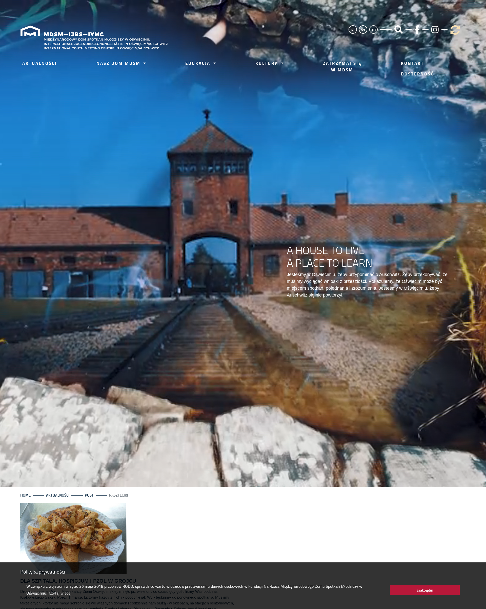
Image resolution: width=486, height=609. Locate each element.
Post (89, 495)
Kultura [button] (267, 63)
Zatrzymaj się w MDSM (342, 66)
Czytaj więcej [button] (60, 593)
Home (25, 495)
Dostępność (417, 74)
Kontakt (412, 63)
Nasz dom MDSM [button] (119, 63)
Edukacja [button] (198, 63)
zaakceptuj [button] (425, 590)
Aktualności (39, 63)
